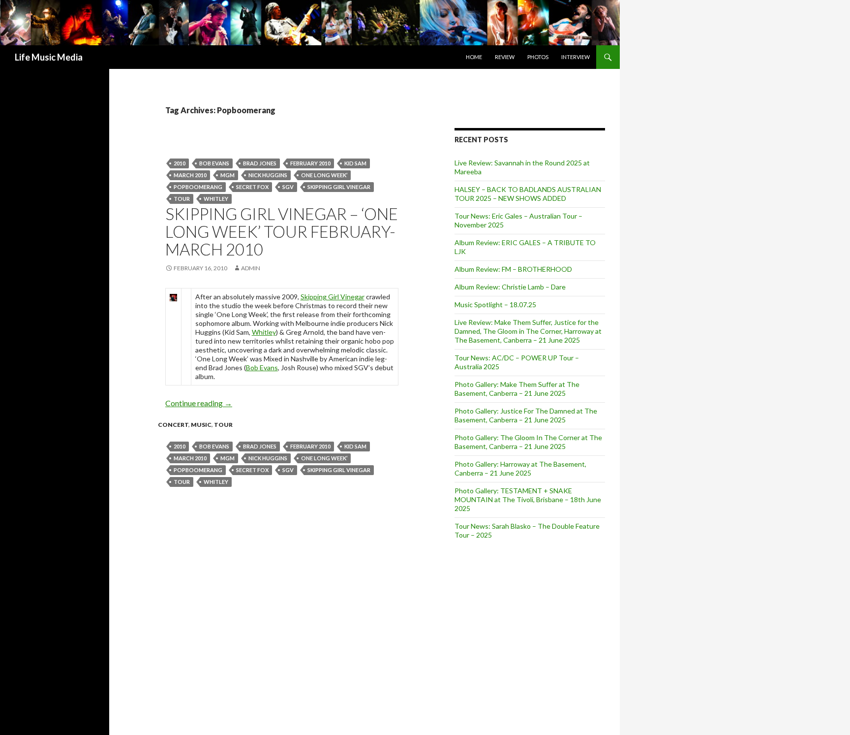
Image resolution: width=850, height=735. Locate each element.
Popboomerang (198, 187)
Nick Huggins (267, 175)
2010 (179, 163)
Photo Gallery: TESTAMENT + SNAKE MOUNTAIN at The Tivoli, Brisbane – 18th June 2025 (528, 499)
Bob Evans (214, 163)
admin (250, 268)
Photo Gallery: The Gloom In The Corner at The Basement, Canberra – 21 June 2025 (528, 441)
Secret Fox (252, 187)
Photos (537, 57)
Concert (173, 424)
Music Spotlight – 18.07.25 (495, 304)
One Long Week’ (324, 175)
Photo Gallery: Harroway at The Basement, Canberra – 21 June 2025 (520, 468)
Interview (575, 57)
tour (182, 198)
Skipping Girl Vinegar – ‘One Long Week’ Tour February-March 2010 (281, 231)
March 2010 (190, 175)
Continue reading (198, 403)
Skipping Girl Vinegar (338, 187)
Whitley (216, 198)
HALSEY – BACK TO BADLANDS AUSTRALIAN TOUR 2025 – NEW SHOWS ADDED (528, 193)
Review (505, 57)
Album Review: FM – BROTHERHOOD (513, 269)
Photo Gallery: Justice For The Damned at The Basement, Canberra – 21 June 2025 (526, 415)
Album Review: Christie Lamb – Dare (510, 287)
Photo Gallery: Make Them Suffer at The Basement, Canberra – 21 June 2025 (517, 388)
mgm (227, 175)
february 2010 (310, 163)
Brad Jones (259, 163)
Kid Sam (355, 163)
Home (474, 57)
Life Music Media (49, 57)
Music (201, 424)
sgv (288, 187)
